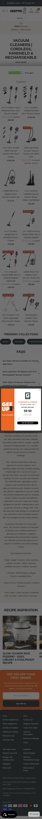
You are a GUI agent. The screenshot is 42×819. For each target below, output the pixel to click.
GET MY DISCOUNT (27, 423)
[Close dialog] (40, 390)
